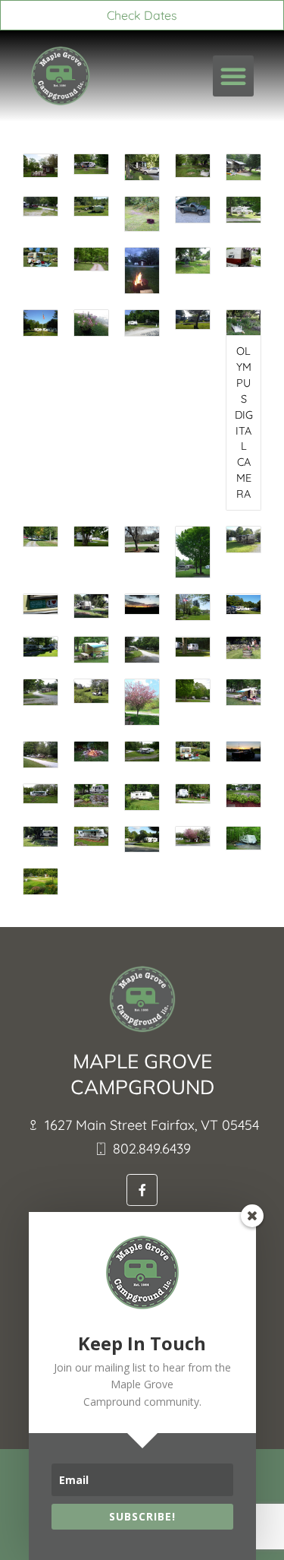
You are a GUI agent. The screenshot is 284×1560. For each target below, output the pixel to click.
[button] (233, 76)
